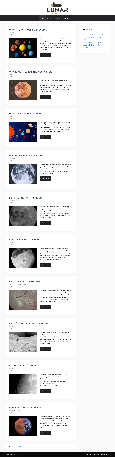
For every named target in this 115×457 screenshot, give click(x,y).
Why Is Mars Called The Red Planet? (30, 71)
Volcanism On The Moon (24, 239)
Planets (66, 18)
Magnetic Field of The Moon (26, 155)
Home (42, 18)
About (89, 454)
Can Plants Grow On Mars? (25, 407)
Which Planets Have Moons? (26, 113)
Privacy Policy (104, 454)
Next (20, 446)
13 (16, 446)
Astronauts (50, 18)
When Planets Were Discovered (28, 29)
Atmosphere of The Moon (25, 365)
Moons (59, 18)
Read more (45, 55)
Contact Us (95, 454)
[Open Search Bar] (74, 18)
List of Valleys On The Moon (26, 281)
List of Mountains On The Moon (28, 323)
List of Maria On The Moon (25, 197)
